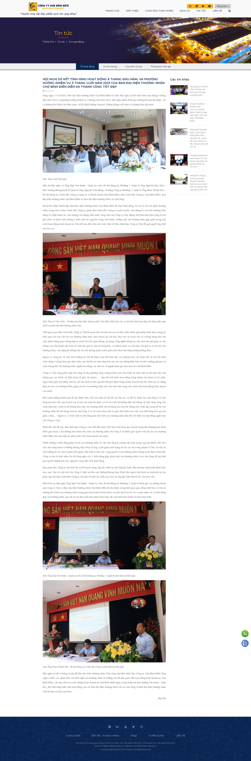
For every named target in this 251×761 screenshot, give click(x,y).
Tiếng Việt (222, 6)
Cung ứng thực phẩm (159, 10)
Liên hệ (217, 10)
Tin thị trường (110, 66)
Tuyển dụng (156, 735)
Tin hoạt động (87, 66)
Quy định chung (134, 66)
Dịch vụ (185, 10)
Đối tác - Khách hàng (105, 735)
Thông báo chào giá (161, 66)
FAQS (134, 735)
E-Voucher (73, 735)
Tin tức (201, 10)
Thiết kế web (119, 752)
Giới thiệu (132, 10)
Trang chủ (112, 10)
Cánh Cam (133, 752)
